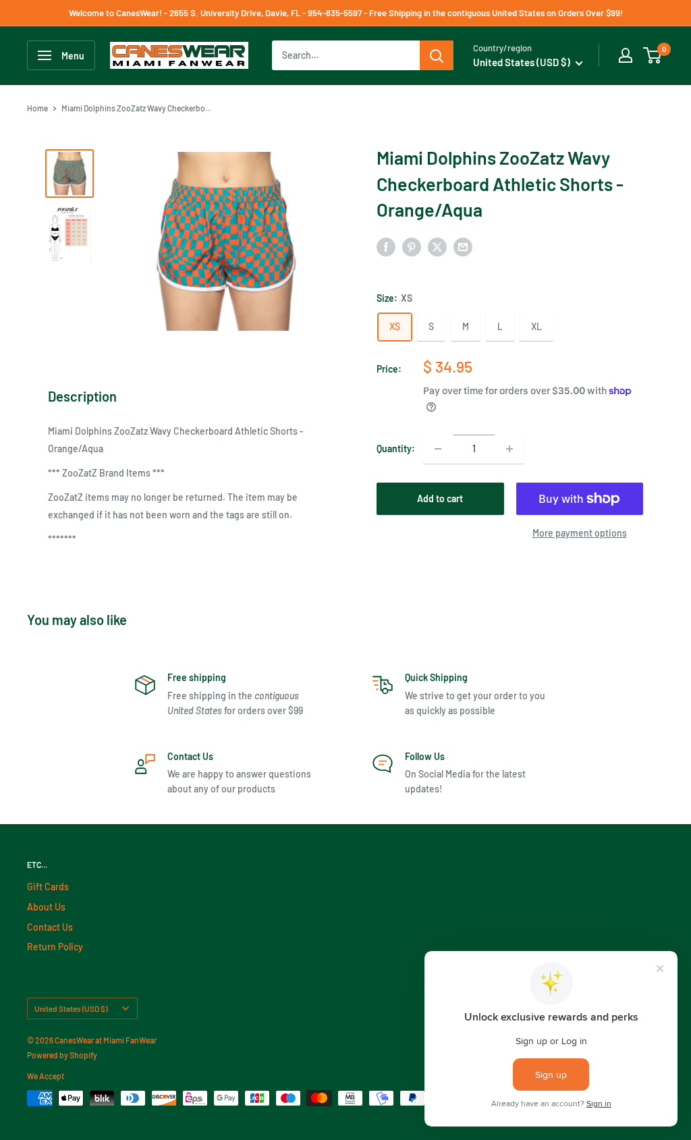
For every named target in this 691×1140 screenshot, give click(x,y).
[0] (652, 55)
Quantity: (396, 448)
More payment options (579, 533)
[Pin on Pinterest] (411, 247)
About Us (46, 907)
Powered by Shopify (62, 1055)
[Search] (436, 55)
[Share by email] (462, 247)
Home (37, 108)
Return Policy (55, 946)
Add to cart (440, 498)
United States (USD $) (70, 1008)
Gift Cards (48, 886)
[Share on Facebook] (386, 247)
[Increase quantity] (509, 449)
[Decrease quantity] (438, 449)
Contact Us (50, 927)
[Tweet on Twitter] (437, 247)
